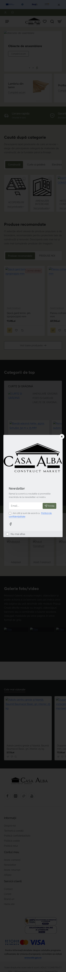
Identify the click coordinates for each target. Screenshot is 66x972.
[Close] (61, 436)
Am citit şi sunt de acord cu (30, 515)
